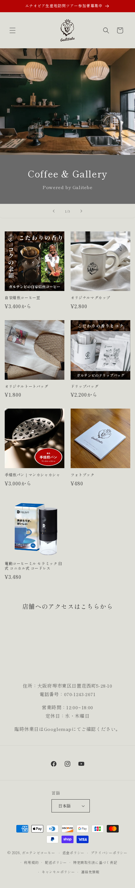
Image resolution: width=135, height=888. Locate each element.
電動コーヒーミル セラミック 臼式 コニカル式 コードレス (33, 566)
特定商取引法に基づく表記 (95, 862)
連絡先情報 (90, 871)
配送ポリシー (56, 862)
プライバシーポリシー (109, 852)
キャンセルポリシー (58, 871)
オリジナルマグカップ (90, 297)
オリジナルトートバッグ (26, 386)
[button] (12, 30)
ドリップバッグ (84, 386)
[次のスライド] (81, 211)
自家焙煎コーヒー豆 (22, 297)
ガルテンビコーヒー (38, 852)
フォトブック (82, 474)
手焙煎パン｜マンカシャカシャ (32, 474)
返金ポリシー (73, 852)
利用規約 (31, 862)
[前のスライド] (54, 211)
